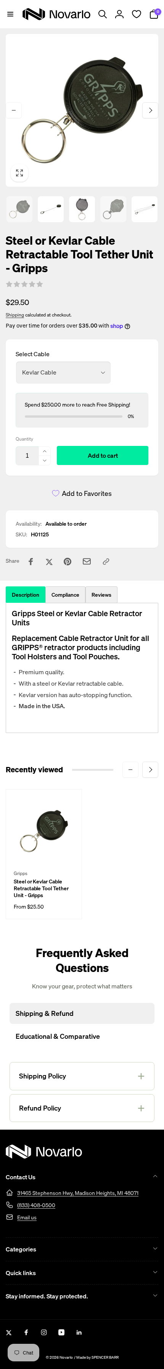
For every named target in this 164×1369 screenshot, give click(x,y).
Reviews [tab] (101, 594)
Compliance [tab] (65, 594)
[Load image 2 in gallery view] (51, 209)
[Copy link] (106, 561)
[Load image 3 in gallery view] (82, 209)
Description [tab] (25, 594)
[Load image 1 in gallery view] (19, 209)
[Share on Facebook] (31, 561)
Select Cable (33, 354)
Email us (27, 1217)
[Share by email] (87, 561)
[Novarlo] (44, 1156)
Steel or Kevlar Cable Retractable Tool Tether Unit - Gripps (41, 888)
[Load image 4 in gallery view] (113, 209)
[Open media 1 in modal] (82, 110)
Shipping (15, 315)
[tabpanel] (82, 668)
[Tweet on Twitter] (49, 561)
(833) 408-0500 (36, 1205)
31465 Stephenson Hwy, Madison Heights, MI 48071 (77, 1192)
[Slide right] (150, 110)
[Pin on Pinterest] (67, 561)
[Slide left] (14, 110)
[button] (10, 14)
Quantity (24, 438)
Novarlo (66, 1357)
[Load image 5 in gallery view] (145, 209)
